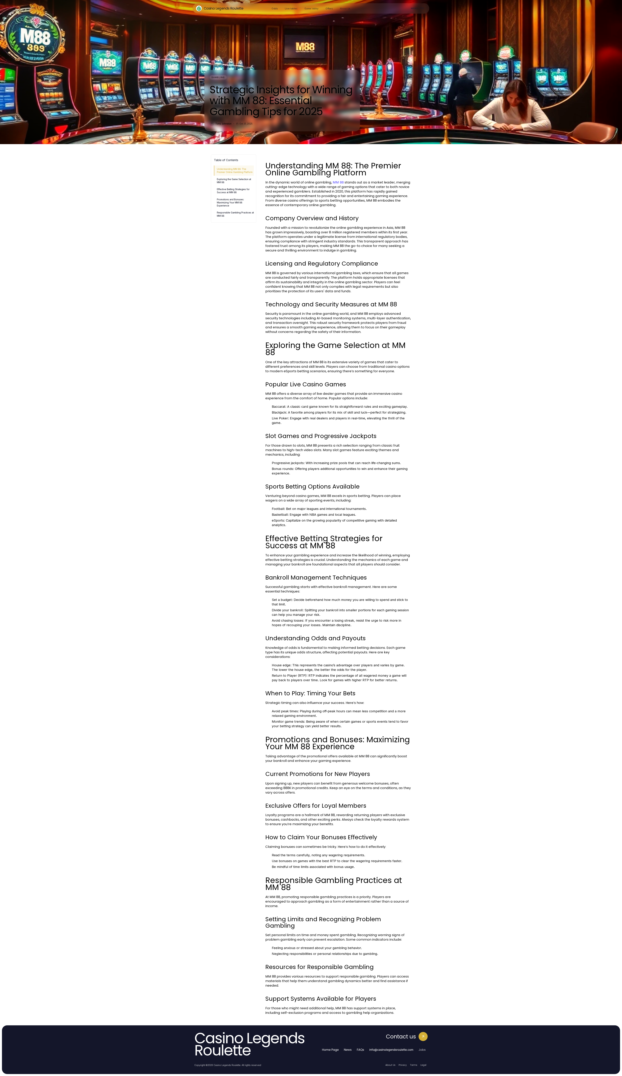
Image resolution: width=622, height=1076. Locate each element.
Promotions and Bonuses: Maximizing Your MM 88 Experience (230, 202)
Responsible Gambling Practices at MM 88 (235, 214)
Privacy (403, 1065)
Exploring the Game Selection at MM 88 (234, 181)
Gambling (218, 77)
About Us (390, 1065)
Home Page (330, 1050)
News (348, 1050)
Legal (423, 1065)
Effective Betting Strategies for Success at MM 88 (233, 191)
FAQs (360, 1050)
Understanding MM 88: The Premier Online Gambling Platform (235, 170)
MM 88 (338, 182)
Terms (413, 1065)
